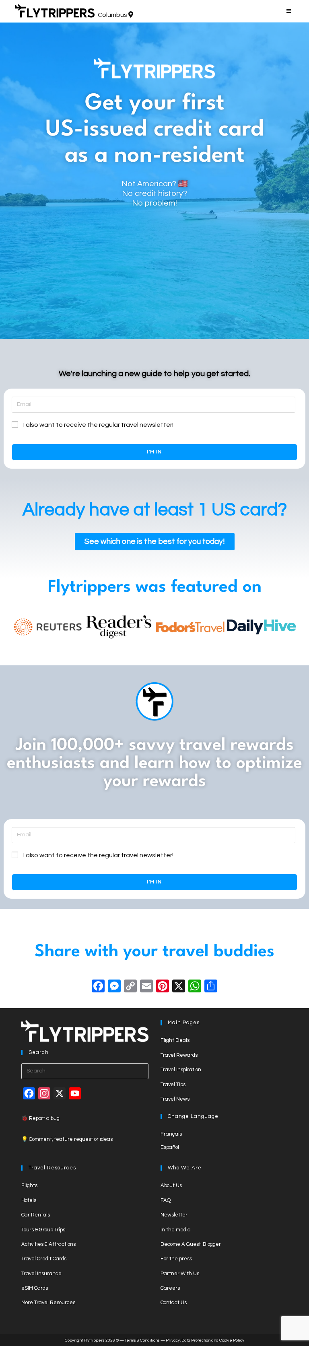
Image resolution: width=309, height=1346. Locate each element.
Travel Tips (173, 1084)
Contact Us (174, 1302)
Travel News (175, 1099)
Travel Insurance (41, 1273)
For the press (176, 1259)
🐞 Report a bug (40, 1118)
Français (171, 1134)
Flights (29, 1185)
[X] (179, 987)
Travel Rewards (179, 1055)
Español (170, 1147)
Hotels (28, 1200)
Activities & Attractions (48, 1244)
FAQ (166, 1200)
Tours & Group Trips (43, 1230)
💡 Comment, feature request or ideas (67, 1139)
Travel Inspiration (181, 1069)
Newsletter (174, 1215)
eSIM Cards (34, 1288)
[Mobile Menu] (290, 11)
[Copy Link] (130, 987)
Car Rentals (35, 1215)
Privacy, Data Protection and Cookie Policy (205, 1340)
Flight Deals (175, 1040)
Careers (170, 1288)
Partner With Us (180, 1273)
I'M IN (154, 452)
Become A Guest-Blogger (191, 1244)
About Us (171, 1185)
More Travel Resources (48, 1302)
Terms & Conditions (142, 1340)
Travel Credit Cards (43, 1259)
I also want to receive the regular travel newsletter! (98, 425)
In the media (176, 1230)
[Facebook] (98, 987)
